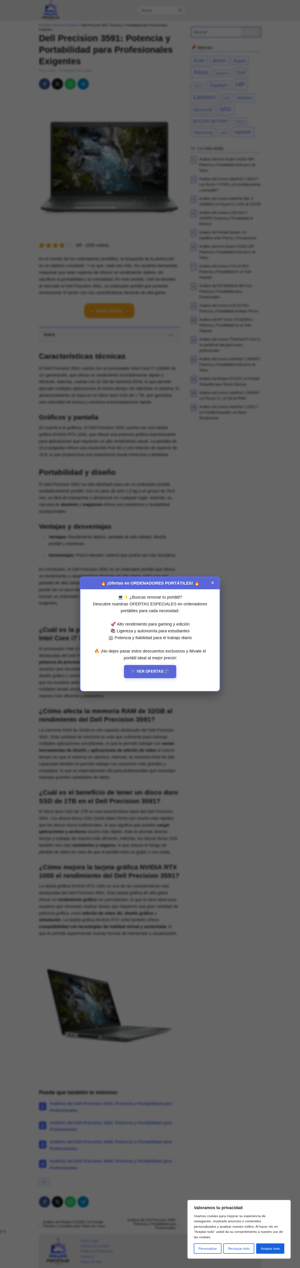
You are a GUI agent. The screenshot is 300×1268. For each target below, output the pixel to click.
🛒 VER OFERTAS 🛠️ (150, 671)
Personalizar (208, 1248)
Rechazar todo (239, 1248)
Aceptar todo (270, 1248)
